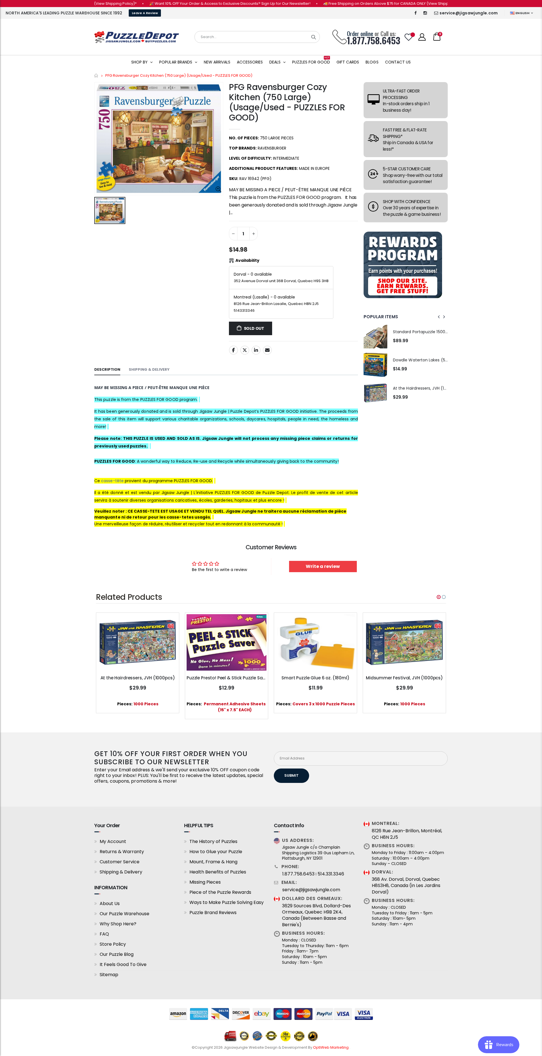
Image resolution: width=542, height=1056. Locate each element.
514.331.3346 (331, 874)
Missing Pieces (205, 882)
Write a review (323, 566)
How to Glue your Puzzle (215, 851)
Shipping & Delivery (121, 872)
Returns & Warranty (122, 851)
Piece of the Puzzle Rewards (220, 892)
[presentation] (439, 317)
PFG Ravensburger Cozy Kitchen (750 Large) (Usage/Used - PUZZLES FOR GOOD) (287, 102)
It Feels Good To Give (123, 964)
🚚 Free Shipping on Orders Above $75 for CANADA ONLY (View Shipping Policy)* (370, 3)
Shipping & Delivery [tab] (149, 369)
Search (314, 37)
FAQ (104, 934)
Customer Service (119, 862)
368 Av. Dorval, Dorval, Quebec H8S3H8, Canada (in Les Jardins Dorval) (406, 885)
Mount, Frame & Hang (213, 862)
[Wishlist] (408, 37)
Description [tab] (107, 369)
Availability (247, 260)
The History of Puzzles (213, 841)
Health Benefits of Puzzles (217, 872)
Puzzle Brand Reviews (213, 912)
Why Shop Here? (118, 924)
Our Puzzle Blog (117, 954)
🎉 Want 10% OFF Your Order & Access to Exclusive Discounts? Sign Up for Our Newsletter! (204, 3)
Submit (291, 775)
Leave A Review (145, 13)
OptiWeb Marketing (331, 1047)
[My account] (422, 37)
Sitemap (109, 974)
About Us (110, 903)
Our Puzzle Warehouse (124, 913)
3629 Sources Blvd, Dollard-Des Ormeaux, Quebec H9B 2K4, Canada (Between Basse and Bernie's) (316, 915)
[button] (438, 597)
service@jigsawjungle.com (469, 13)
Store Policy (113, 944)
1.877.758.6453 (298, 874)
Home (96, 75)
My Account (113, 841)
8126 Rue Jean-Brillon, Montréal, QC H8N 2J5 (407, 834)
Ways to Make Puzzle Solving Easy (226, 902)
